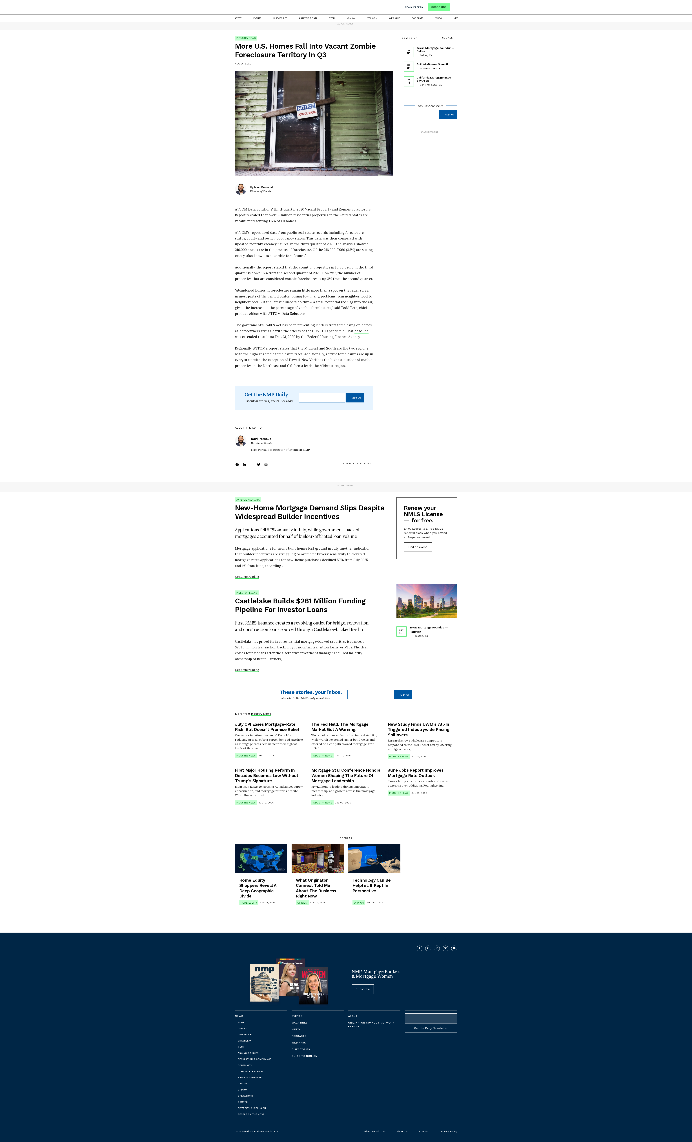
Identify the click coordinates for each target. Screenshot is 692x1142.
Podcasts (417, 18)
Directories (280, 18)
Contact (424, 1131)
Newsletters (414, 7)
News (239, 1016)
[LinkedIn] (244, 464)
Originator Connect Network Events (371, 1024)
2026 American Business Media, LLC (257, 1131)
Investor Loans (246, 593)
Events (257, 18)
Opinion (302, 902)
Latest (237, 18)
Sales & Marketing (250, 1077)
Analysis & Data (308, 18)
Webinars (394, 18)
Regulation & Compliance (254, 1059)
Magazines (300, 1022)
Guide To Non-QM (305, 1055)
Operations (245, 1096)
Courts (243, 1102)
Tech (332, 18)
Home (241, 1022)
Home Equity (249, 902)
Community (245, 1065)
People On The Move (251, 1114)
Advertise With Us (374, 1131)
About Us (402, 1131)
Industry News (246, 38)
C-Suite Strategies (250, 1071)
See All (447, 38)
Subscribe (439, 7)
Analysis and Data (248, 499)
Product (244, 1034)
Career (242, 1083)
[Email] (266, 464)
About (353, 1016)
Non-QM (351, 18)
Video (438, 18)
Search (454, 8)
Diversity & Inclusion (252, 1108)
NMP (456, 18)
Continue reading (247, 576)
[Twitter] (259, 464)
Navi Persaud (263, 187)
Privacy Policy (448, 1131)
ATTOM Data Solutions (286, 313)
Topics (371, 18)
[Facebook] (237, 464)
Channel (243, 1041)
